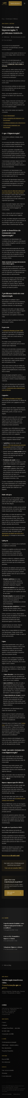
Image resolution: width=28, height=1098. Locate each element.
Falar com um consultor (10, 893)
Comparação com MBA (8, 1034)
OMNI (4, 1005)
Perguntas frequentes (7, 1051)
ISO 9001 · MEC (6, 1031)
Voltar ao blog (7, 965)
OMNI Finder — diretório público (10, 1045)
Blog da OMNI (5, 1059)
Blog (3, 19)
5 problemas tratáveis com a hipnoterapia (14, 123)
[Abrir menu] (24, 3)
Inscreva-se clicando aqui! (11, 855)
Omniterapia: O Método (12, 19)
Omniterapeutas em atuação (9, 1042)
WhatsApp (4, 1073)
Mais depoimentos (6, 1048)
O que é (4, 1022)
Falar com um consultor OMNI (13, 868)
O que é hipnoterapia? (9, 115)
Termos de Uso (16, 1094)
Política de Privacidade (7, 1094)
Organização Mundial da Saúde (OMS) (13, 330)
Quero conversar (15, 3)
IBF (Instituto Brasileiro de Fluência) (12, 398)
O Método (4, 1025)
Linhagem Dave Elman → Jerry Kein (11, 1028)
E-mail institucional (6, 1076)
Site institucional (6, 1062)
